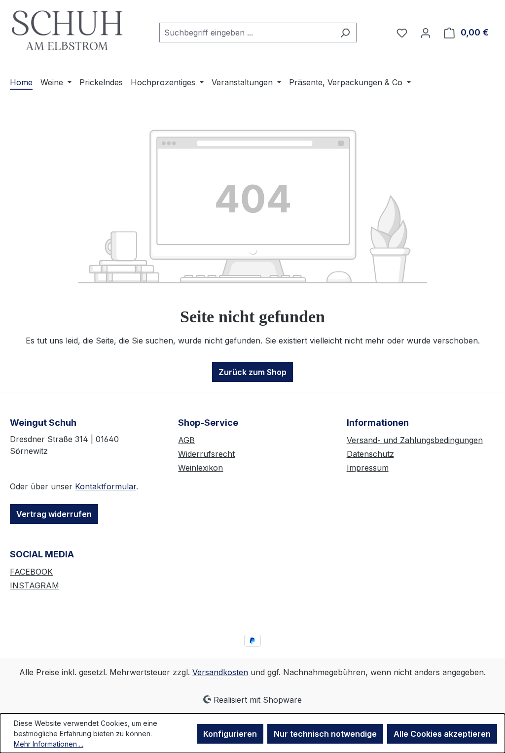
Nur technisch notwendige (325, 734)
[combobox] (246, 32)
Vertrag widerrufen (54, 514)
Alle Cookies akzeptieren (442, 734)
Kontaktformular (105, 486)
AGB (186, 440)
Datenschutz (370, 454)
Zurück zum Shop (252, 372)
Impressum (368, 468)
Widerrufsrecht (206, 454)
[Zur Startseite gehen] (67, 30)
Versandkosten (220, 672)
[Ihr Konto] (425, 32)
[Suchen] (345, 32)
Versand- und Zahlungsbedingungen (415, 440)
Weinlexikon (200, 468)
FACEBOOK (31, 572)
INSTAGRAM (34, 585)
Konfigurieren (230, 734)
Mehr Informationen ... (48, 744)
